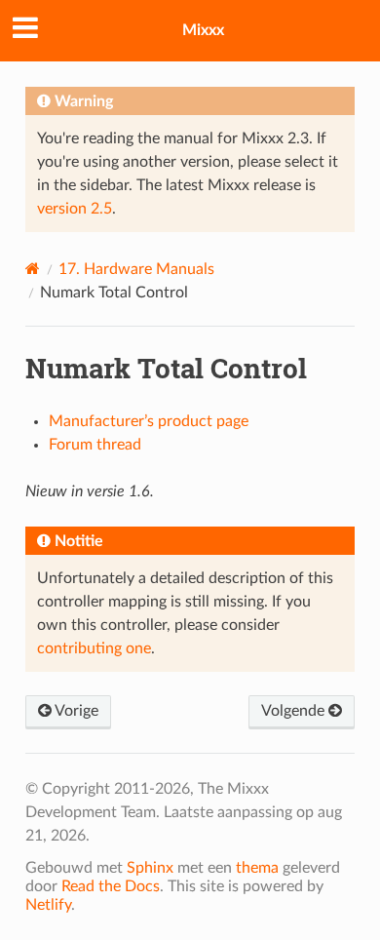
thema (257, 868)
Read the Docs (110, 886)
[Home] (32, 268)
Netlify (48, 905)
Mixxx (203, 30)
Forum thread (95, 444)
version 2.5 (74, 208)
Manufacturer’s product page (148, 421)
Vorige (75, 711)
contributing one (94, 648)
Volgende (294, 711)
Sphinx (150, 868)
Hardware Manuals (136, 269)
